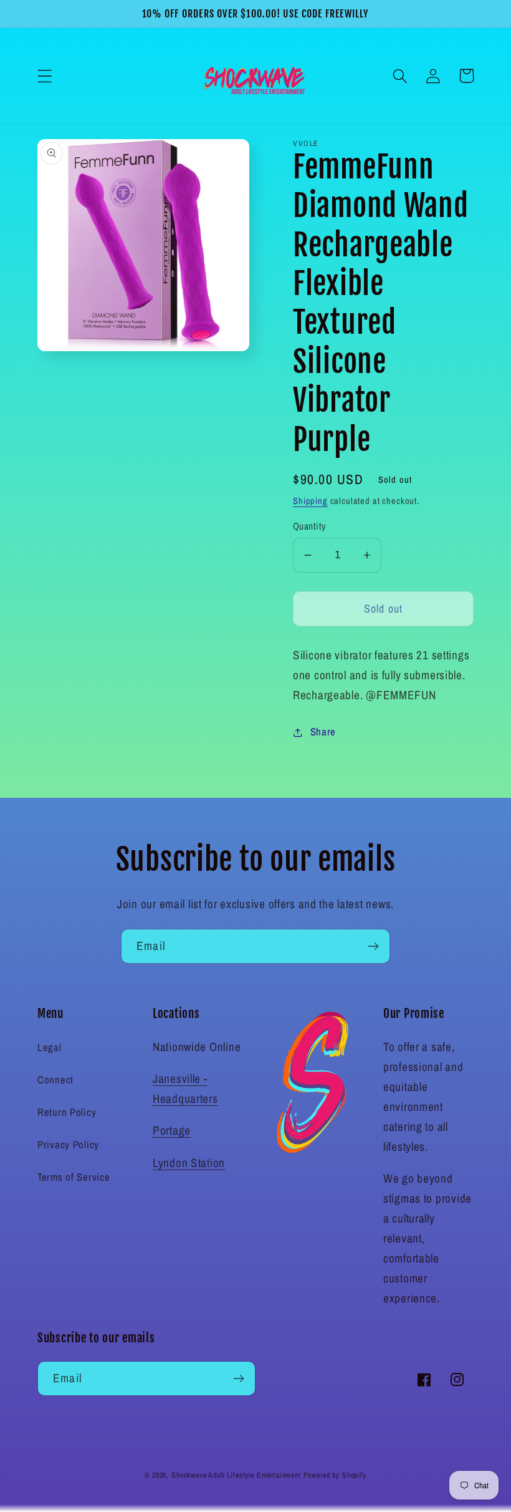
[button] (45, 75)
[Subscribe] (372, 946)
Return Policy (66, 1112)
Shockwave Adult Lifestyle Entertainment (236, 1475)
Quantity (309, 526)
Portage (172, 1130)
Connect (55, 1080)
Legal (49, 1047)
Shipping (310, 500)
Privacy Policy (68, 1144)
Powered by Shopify (334, 1475)
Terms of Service (73, 1177)
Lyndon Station (189, 1163)
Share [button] (323, 732)
